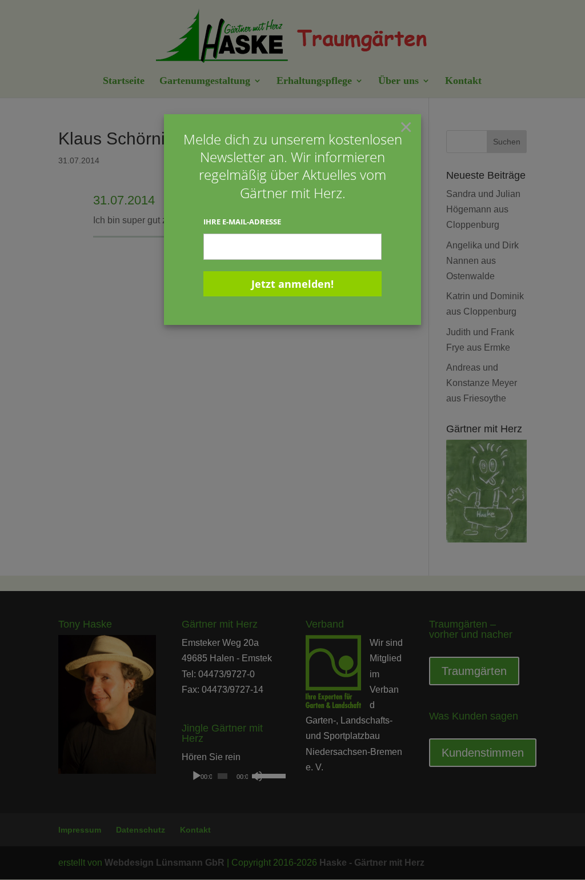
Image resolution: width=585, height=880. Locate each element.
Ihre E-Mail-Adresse (242, 221)
